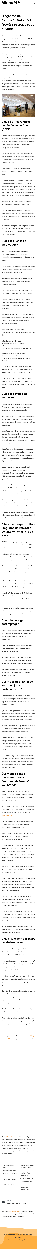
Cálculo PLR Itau (27, 1178)
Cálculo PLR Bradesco (25, 1174)
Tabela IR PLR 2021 (9, 1185)
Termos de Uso (27, 1182)
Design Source (24, 1240)
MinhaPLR (9, 1137)
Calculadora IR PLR (10, 1174)
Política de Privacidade (25, 1188)
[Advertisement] (18, 1096)
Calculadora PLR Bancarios (8, 1166)
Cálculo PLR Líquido (9, 1179)
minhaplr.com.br (15, 1211)
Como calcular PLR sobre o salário (27, 1166)
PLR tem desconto (9, 1171)
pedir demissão (7, 815)
